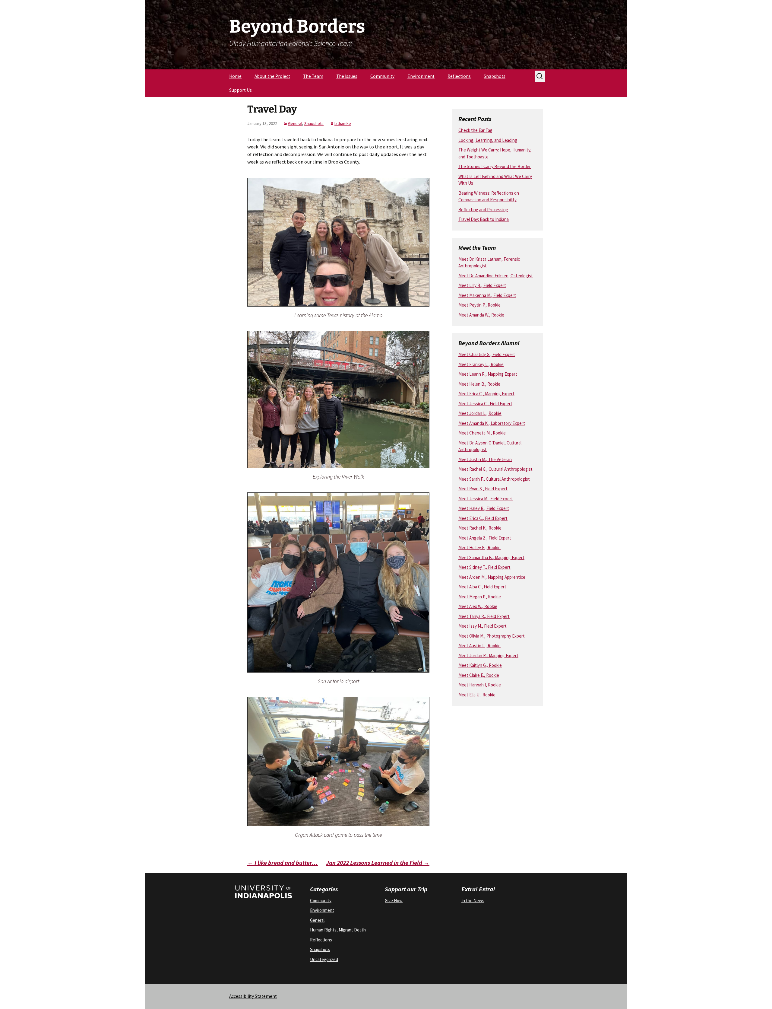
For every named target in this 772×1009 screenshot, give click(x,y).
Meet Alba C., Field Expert (482, 587)
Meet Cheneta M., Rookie (482, 433)
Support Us (240, 90)
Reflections (459, 76)
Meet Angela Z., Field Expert (484, 538)
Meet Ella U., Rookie (476, 695)
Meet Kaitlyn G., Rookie (480, 665)
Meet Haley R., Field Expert (483, 508)
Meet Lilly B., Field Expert (482, 285)
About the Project (272, 76)
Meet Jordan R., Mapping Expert (488, 655)
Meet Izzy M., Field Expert (482, 626)
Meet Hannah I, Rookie (479, 685)
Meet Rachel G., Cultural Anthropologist (495, 469)
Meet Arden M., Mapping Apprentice (491, 577)
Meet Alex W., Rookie (477, 606)
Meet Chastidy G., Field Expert (486, 354)
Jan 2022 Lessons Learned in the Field (377, 862)
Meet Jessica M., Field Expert (485, 498)
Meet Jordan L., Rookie (479, 413)
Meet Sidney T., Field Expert (484, 567)
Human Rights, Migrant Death (338, 930)
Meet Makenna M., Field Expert (487, 295)
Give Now (394, 900)
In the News (472, 900)
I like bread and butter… (282, 862)
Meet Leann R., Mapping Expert (487, 374)
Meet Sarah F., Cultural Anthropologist (494, 479)
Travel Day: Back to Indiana (483, 219)
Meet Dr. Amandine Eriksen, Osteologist (495, 276)
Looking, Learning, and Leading (487, 140)
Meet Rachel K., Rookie (479, 528)
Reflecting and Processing (483, 209)
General (295, 123)
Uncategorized (324, 959)
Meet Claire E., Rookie (478, 675)
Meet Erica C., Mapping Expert (486, 393)
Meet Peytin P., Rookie (479, 305)
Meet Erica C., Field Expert (483, 518)
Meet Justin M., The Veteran (485, 459)
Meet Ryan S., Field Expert (483, 489)
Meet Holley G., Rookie (479, 547)
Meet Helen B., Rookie (479, 384)
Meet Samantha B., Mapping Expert (491, 557)
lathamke (342, 123)
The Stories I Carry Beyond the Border (494, 166)
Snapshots (494, 76)
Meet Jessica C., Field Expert (485, 403)
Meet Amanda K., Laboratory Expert (491, 423)
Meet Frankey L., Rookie (481, 364)
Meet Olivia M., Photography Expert (491, 636)
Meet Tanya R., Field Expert (484, 616)
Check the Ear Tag (475, 130)
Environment (421, 76)
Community (382, 76)
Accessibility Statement (253, 996)
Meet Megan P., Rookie (479, 597)
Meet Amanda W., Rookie (481, 315)
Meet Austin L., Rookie (479, 645)
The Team (313, 76)
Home (235, 76)
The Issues (346, 76)
